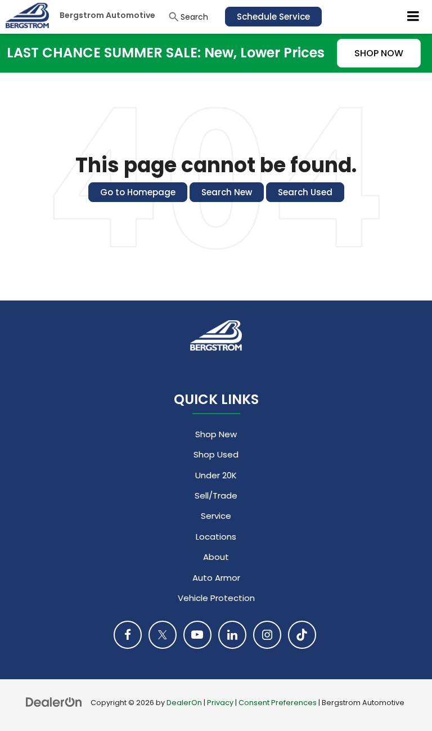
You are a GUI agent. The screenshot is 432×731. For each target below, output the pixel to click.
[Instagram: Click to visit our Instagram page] (267, 635)
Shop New (216, 434)
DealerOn (184, 702)
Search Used (305, 192)
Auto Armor (216, 578)
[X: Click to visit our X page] (162, 635)
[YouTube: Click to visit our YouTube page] (197, 635)
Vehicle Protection (216, 598)
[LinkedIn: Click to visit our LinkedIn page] (232, 635)
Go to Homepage (138, 192)
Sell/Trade (216, 495)
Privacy (220, 702)
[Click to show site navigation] (413, 17)
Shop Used (216, 454)
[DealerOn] (54, 702)
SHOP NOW (378, 53)
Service (216, 516)
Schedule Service (273, 17)
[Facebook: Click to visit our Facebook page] (127, 635)
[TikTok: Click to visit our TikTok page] (302, 635)
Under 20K (216, 475)
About (216, 557)
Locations (216, 536)
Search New (226, 192)
